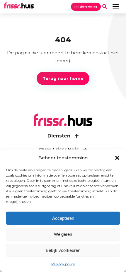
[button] (117, 158)
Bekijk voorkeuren (63, 250)
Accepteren (63, 218)
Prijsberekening (85, 6)
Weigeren (63, 234)
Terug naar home (63, 78)
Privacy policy (63, 264)
